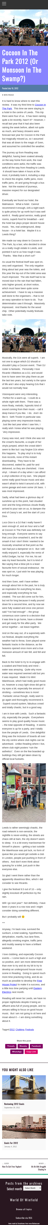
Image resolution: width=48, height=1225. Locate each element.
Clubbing (20, 1029)
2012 (12, 1029)
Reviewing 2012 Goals (14, 1104)
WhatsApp (17, 1052)
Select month (14, 1188)
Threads (11, 1046)
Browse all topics (24, 1209)
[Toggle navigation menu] (4, 3)
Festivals (29, 1029)
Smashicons (21, 1223)
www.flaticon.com (34, 1223)
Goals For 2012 (11, 1143)
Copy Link (31, 1052)
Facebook (36, 1046)
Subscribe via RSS (24, 1217)
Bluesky (23, 1046)
